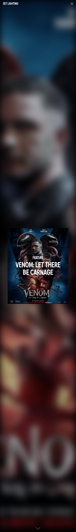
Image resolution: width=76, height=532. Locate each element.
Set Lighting (10, 3)
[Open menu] (72, 3)
